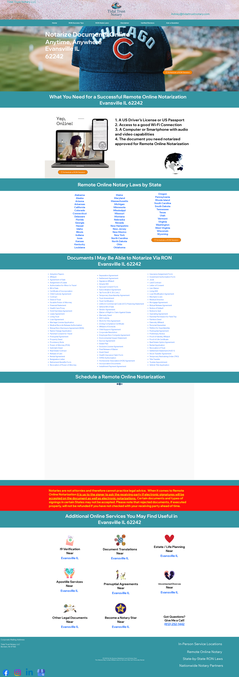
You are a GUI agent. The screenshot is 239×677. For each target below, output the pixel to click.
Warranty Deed (105, 315)
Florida (80, 219)
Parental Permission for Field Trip (163, 317)
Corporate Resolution (108, 332)
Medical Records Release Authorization (66, 325)
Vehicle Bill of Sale (106, 307)
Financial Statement (58, 305)
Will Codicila (104, 318)
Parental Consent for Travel (61, 334)
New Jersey (119, 228)
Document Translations (120, 549)
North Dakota (119, 241)
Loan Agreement (57, 319)
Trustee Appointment (158, 362)
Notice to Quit (155, 311)
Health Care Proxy (57, 308)
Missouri (119, 213)
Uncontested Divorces (169, 584)
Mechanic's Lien (155, 297)
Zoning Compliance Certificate (111, 324)
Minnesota (119, 207)
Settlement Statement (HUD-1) (162, 351)
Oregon (162, 193)
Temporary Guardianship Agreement (114, 295)
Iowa (79, 238)
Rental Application (157, 345)
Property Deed (56, 339)
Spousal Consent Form (108, 287)
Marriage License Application (62, 322)
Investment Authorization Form (162, 277)
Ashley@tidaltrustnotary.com (190, 14)
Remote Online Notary (204, 652)
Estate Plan (103, 343)
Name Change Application (61, 331)
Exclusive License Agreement (111, 346)
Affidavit (53, 277)
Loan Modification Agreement (161, 294)
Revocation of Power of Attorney (63, 365)
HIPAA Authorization (107, 358)
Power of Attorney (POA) (60, 345)
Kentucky (79, 244)
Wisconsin (162, 230)
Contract (53, 297)
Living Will (153, 291)
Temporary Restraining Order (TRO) (164, 356)
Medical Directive (156, 299)
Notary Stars (133, 658)
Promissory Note (57, 342)
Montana (119, 216)
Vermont (162, 218)
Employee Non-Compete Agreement (114, 335)
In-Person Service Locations (200, 644)
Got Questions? (174, 616)
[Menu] (227, 7)
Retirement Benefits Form (60, 362)
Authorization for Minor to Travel (63, 285)
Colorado (79, 210)
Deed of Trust (55, 299)
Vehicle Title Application (159, 365)
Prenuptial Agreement (59, 336)
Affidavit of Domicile (107, 326)
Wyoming (162, 233)
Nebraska (119, 219)
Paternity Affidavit (156, 322)
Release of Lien (56, 353)
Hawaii (79, 225)
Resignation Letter (57, 359)
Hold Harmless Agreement (61, 311)
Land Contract (155, 282)
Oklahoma (119, 247)
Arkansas (79, 204)
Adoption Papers (57, 274)
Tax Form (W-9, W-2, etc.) (109, 292)
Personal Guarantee (157, 325)
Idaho (79, 228)
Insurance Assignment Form (161, 274)
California (79, 207)
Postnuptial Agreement (159, 331)
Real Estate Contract (58, 351)
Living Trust (54, 317)
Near (120, 553)
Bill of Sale (54, 288)
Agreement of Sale (57, 280)
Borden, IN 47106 (8, 646)
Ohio (119, 244)
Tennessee (163, 209)
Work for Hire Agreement (109, 321)
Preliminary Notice (157, 334)
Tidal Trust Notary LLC (10, 644)
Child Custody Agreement (60, 294)
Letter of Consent (156, 285)
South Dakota (162, 206)
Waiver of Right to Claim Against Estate (115, 312)
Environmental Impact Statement (113, 338)
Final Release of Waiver (108, 349)
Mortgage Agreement (158, 302)
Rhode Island (162, 199)
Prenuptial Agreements (121, 584)
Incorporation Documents (110, 363)
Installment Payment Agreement (112, 366)
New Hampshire (119, 225)
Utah (162, 215)
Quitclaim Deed (56, 348)
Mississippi (119, 210)
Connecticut (80, 213)
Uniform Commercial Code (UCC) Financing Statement (121, 304)
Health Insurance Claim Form (111, 355)
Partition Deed (155, 319)
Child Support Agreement (110, 329)
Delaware (79, 216)
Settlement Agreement (108, 278)
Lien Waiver (154, 288)
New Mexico (119, 231)
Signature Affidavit (106, 281)
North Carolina (119, 238)
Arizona (79, 201)
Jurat (151, 280)
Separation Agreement (108, 275)
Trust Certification (106, 301)
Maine (119, 194)
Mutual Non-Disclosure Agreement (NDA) (67, 328)
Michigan (119, 204)
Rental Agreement (57, 356)
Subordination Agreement (110, 290)
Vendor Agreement (107, 309)
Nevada (119, 222)
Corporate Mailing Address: (13, 639)
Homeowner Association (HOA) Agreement (117, 361)
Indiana (80, 234)
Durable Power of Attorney (61, 302)
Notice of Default (156, 308)
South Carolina (162, 203)
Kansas (80, 241)
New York (119, 234)
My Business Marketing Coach (119, 658)
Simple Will (103, 284)
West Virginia (162, 227)
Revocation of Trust (157, 348)
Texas (162, 212)
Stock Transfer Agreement (160, 353)
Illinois (79, 231)
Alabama (80, 194)
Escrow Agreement (107, 341)
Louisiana (79, 247)
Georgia (79, 222)
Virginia (162, 221)
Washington (162, 224)
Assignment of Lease (58, 282)
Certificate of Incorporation (61, 291)
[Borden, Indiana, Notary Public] (6, 672)
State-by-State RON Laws (203, 658)
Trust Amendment (106, 298)
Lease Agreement (57, 314)
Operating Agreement (158, 314)
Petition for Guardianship (159, 328)
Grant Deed (104, 352)
